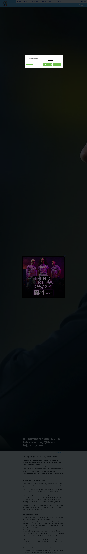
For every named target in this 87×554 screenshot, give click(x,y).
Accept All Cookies (57, 64)
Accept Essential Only (48, 64)
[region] (44, 61)
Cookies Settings (29, 64)
